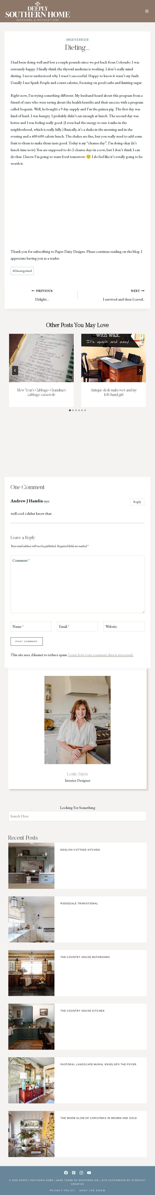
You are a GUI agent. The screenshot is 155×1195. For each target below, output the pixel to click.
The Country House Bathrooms (85, 957)
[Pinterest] (74, 1172)
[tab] (70, 410)
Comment (21, 560)
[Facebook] (66, 1172)
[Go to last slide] (15, 370)
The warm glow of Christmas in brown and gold (98, 1118)
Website (111, 626)
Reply (137, 502)
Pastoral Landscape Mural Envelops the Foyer (98, 1064)
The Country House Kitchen (82, 1010)
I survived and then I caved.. (123, 295)
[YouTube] (89, 1172)
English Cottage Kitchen (80, 850)
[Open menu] (146, 11)
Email (64, 626)
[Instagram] (81, 1172)
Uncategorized (77, 39)
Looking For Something (77, 807)
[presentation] (41, 358)
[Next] (140, 370)
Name (17, 626)
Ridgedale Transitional (79, 903)
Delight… (44, 295)
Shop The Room (92, 1190)
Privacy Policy (62, 1190)
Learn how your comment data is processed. (100, 654)
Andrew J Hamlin (27, 501)
